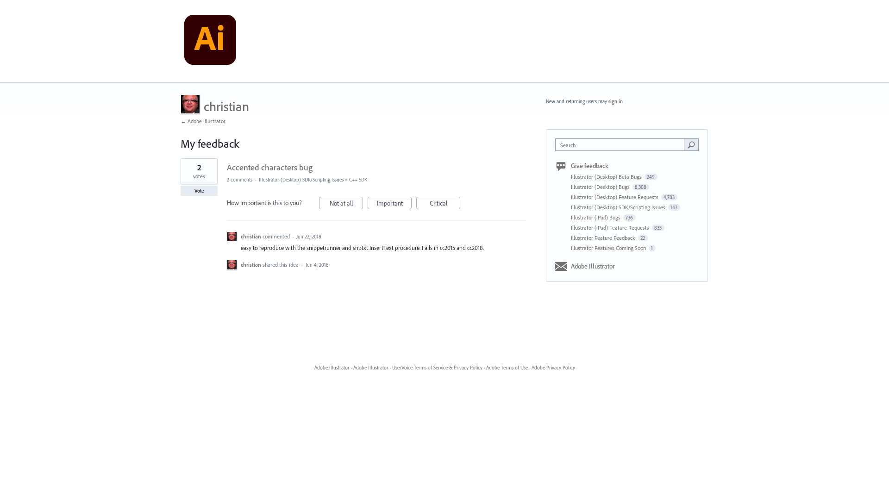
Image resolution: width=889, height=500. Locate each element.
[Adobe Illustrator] (210, 41)
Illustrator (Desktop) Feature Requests (615, 197)
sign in (615, 101)
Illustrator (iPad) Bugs (596, 217)
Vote (199, 191)
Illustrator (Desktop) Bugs (601, 186)
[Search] (691, 144)
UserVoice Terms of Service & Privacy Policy (437, 367)
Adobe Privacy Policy (553, 367)
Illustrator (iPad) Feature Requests (611, 227)
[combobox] (622, 144)
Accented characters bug (270, 167)
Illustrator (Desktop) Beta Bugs (607, 176)
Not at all (346, 204)
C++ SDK (358, 179)
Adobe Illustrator (593, 266)
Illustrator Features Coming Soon (609, 247)
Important (394, 204)
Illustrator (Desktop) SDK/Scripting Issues (301, 179)
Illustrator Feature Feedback (604, 237)
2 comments (239, 179)
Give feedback (589, 166)
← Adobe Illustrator (203, 121)
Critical (445, 204)
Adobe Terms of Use (507, 367)
